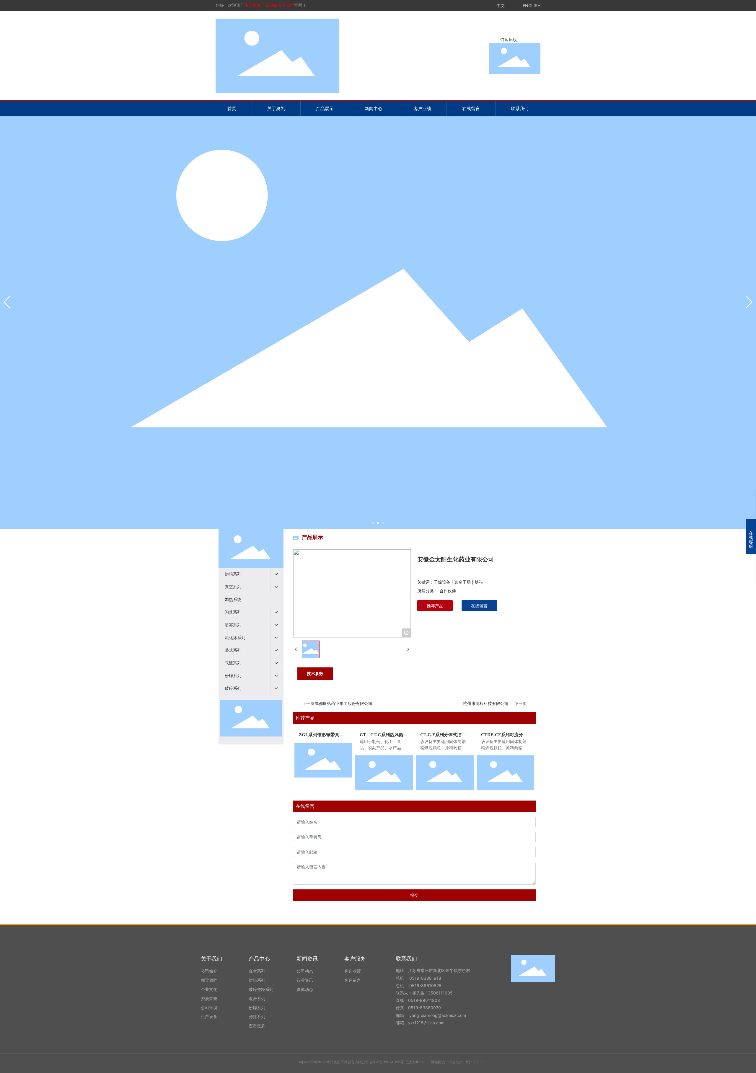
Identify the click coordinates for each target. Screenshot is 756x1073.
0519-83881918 (425, 978)
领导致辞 (209, 980)
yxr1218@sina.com (426, 1022)
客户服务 (355, 959)
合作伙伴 (447, 590)
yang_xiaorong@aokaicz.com (438, 1015)
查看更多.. (258, 1025)
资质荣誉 (209, 998)
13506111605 (439, 992)
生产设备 (209, 1016)
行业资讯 (304, 980)
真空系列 (257, 971)
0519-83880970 (424, 1007)
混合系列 (257, 998)
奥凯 (378, 301)
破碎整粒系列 (261, 989)
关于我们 (211, 959)
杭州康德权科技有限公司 (486, 703)
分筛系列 (257, 1016)
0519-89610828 (425, 985)
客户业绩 (352, 971)
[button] (373, 523)
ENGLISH (531, 5)
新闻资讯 (307, 959)
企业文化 (209, 989)
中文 (500, 5)
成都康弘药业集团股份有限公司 (343, 703)
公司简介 (209, 971)
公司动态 (304, 971)
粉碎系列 (257, 1007)
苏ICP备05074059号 (387, 1062)
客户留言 (352, 980)
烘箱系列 (257, 980)
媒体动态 (304, 989)
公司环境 (209, 1007)
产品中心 (259, 959)
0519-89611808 (424, 1000)
